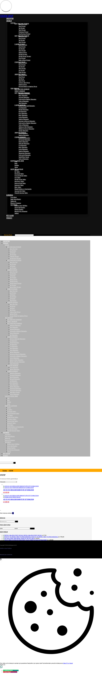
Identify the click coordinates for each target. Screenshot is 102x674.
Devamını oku (96, 665)
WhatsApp (16, 670)
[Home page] (0, 470)
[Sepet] (1, 224)
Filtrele (32, 528)
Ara (16, 521)
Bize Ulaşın (14, 672)
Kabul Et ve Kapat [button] (68, 663)
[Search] (35, 235)
